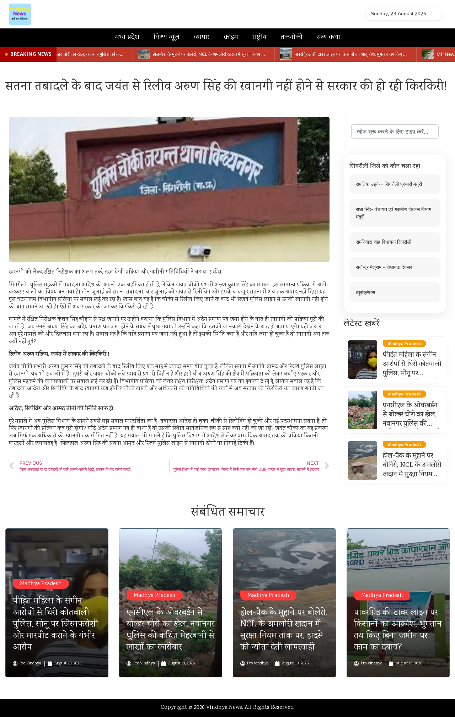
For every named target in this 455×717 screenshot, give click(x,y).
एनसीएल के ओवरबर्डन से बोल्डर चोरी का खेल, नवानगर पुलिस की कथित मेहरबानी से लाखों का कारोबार (412, 424)
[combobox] (395, 131)
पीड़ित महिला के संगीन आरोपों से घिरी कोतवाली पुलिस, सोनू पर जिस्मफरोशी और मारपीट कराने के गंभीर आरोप (412, 374)
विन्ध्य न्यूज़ (167, 37)
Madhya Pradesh (41, 584)
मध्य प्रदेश (127, 37)
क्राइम (231, 37)
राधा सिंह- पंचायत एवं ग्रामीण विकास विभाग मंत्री (393, 213)
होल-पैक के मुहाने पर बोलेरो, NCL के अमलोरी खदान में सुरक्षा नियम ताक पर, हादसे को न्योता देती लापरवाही (412, 474)
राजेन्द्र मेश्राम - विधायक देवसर (384, 267)
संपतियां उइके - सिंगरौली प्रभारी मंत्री (389, 184)
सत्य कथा (328, 37)
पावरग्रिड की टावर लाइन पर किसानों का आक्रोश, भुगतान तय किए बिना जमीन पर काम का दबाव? (398, 630)
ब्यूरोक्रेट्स (365, 292)
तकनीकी (292, 37)
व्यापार (202, 37)
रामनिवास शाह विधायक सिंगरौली (383, 242)
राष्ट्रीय (259, 37)
